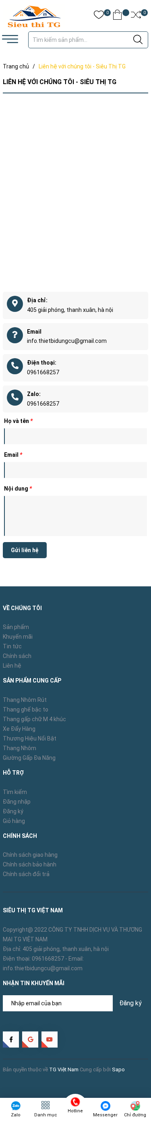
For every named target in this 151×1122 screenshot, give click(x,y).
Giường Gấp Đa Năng (29, 758)
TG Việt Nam (64, 1069)
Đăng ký (13, 811)
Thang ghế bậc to (25, 709)
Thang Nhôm (19, 748)
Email (13, 455)
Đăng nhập (17, 801)
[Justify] (138, 40)
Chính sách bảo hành (29, 864)
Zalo (16, 1115)
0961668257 (43, 372)
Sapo (118, 1069)
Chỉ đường (135, 1115)
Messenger (105, 1115)
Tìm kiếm (15, 792)
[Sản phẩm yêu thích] (99, 16)
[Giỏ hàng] (117, 16)
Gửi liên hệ (25, 550)
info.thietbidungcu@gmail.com (67, 341)
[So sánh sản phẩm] (136, 16)
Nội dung (18, 488)
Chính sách (17, 656)
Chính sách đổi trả (26, 874)
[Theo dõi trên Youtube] (49, 1039)
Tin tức (12, 646)
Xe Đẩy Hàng (19, 729)
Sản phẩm (16, 627)
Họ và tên (18, 421)
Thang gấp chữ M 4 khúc (34, 719)
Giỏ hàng (14, 821)
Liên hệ (12, 665)
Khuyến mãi (18, 636)
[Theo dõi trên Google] (30, 1039)
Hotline (75, 1111)
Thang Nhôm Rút (25, 700)
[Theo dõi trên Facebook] (11, 1039)
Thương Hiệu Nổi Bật (29, 738)
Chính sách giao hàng (30, 855)
